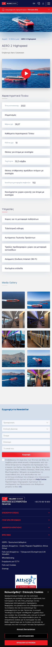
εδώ (20, 487)
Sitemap (5, 569)
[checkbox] (3, 460)
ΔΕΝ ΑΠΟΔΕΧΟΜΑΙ (26, 636)
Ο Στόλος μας (14, 39)
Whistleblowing (8, 558)
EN (34, 3)
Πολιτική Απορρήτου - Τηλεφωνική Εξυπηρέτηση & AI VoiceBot (23, 553)
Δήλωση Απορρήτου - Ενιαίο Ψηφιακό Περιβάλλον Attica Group (25, 547)
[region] (26, 617)
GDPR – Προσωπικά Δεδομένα (14, 542)
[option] (26, 22)
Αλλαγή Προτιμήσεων (26, 629)
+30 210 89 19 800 (42, 502)
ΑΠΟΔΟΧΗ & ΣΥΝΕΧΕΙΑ (26, 643)
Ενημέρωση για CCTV (10, 561)
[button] (26, 422)
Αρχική (4, 39)
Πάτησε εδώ (33, 10)
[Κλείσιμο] (48, 592)
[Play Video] (26, 73)
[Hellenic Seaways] (10, 3)
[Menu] (48, 4)
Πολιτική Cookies (9, 565)
